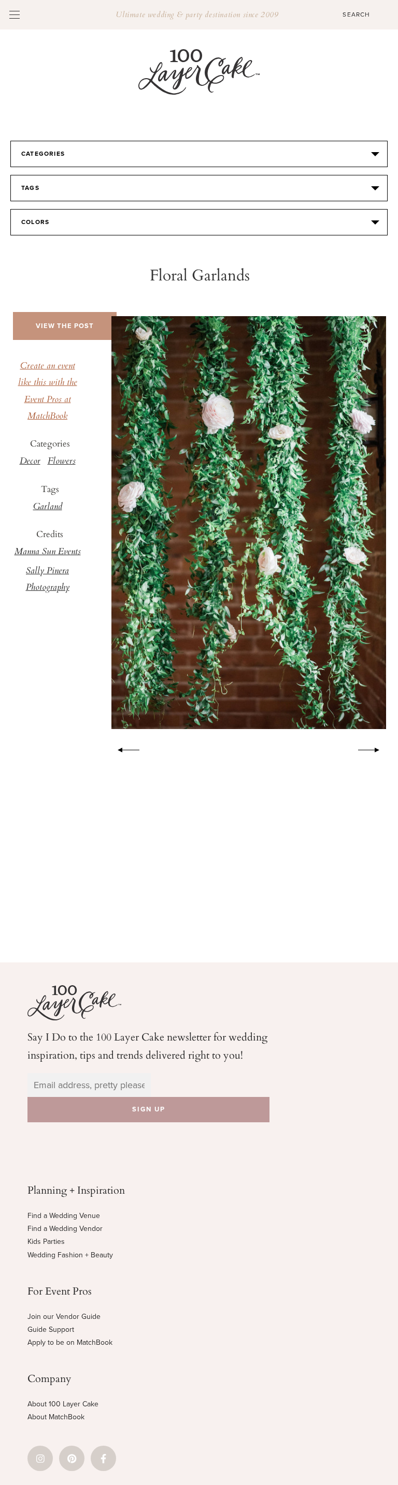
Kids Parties (46, 1241)
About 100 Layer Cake (62, 1404)
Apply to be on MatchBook (69, 1342)
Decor (30, 461)
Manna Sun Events (48, 552)
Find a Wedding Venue (63, 1215)
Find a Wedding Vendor (65, 1228)
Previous (123, 748)
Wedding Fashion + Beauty (70, 1255)
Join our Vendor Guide (64, 1316)
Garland (47, 507)
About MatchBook (55, 1417)
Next (374, 748)
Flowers (62, 461)
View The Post (65, 326)
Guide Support (50, 1329)
